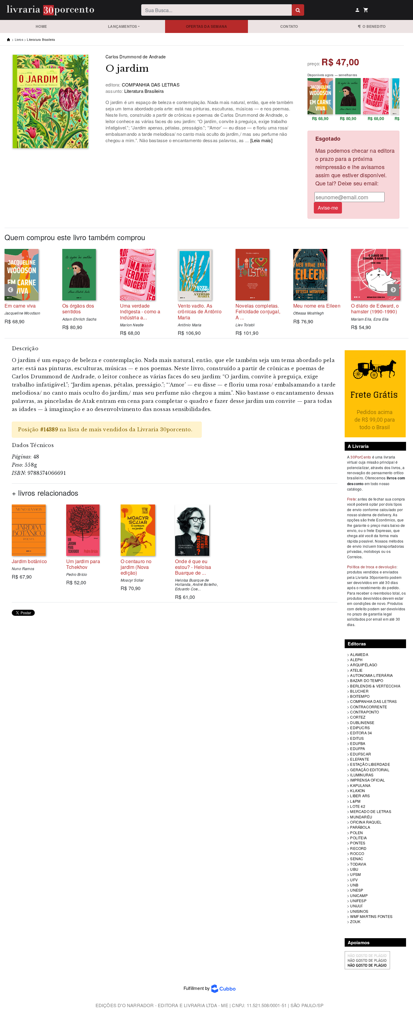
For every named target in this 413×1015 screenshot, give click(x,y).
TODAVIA (358, 864)
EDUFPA (357, 748)
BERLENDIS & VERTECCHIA (375, 685)
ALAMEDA (359, 654)
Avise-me (328, 207)
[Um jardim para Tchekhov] (89, 530)
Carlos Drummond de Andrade (136, 57)
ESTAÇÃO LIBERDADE (370, 764)
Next (393, 290)
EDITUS (357, 738)
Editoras (357, 643)
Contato (289, 26)
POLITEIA (358, 837)
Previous (11, 290)
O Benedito (373, 26)
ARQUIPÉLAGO (363, 664)
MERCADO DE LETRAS (370, 811)
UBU (354, 869)
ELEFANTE (359, 759)
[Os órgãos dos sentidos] (86, 274)
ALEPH (356, 659)
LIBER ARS (360, 795)
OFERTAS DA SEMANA (206, 26)
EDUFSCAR (360, 753)
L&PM (355, 801)
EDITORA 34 (361, 732)
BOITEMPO (359, 696)
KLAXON (357, 790)
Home (41, 26)
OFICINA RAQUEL (366, 821)
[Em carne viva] (29, 274)
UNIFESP (358, 900)
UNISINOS (359, 911)
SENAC (356, 858)
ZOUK (355, 921)
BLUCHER (359, 691)
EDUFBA (357, 743)
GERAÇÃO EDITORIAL (369, 769)
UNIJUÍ (356, 905)
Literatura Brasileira (41, 40)
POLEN (356, 832)
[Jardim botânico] (34, 530)
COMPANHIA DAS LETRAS (373, 701)
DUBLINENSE (362, 722)
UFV (354, 879)
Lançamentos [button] (122, 26)
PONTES (357, 842)
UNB (354, 884)
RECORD (358, 848)
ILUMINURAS (361, 774)
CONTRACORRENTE (368, 706)
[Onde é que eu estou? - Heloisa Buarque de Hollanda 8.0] (197, 530)
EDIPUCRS (360, 727)
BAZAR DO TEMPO (366, 680)
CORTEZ (357, 717)
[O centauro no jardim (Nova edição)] (143, 530)
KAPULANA (360, 785)
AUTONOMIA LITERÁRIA (371, 675)
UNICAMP (358, 895)
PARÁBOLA (360, 827)
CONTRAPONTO (364, 711)
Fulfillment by (197, 988)
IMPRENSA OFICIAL (367, 779)
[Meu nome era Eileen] (317, 274)
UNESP (356, 890)
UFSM (355, 874)
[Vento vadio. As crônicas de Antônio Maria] (202, 274)
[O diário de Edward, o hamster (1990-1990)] (375, 274)
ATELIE (356, 670)
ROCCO (357, 853)
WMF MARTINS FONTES (371, 916)
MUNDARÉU (361, 816)
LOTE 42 (357, 806)
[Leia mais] (261, 140)
